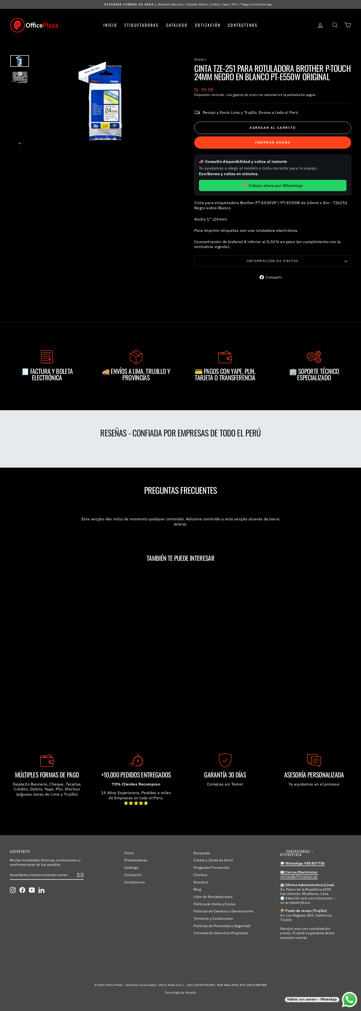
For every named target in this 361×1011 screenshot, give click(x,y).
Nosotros (201, 882)
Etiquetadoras (142, 25)
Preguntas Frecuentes (211, 867)
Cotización (208, 25)
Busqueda (202, 853)
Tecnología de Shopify (180, 992)
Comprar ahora (273, 142)
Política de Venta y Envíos (215, 904)
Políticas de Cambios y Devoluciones (223, 911)
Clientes (200, 875)
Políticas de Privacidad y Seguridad (222, 926)
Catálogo (177, 25)
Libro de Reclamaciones (213, 896)
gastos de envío (245, 94)
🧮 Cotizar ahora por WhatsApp (273, 185)
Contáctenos (243, 25)
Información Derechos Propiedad (221, 933)
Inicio (110, 25)
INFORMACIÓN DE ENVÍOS (273, 261)
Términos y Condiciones (213, 918)
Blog (197, 889)
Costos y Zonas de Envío (213, 860)
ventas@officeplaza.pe (299, 874)
